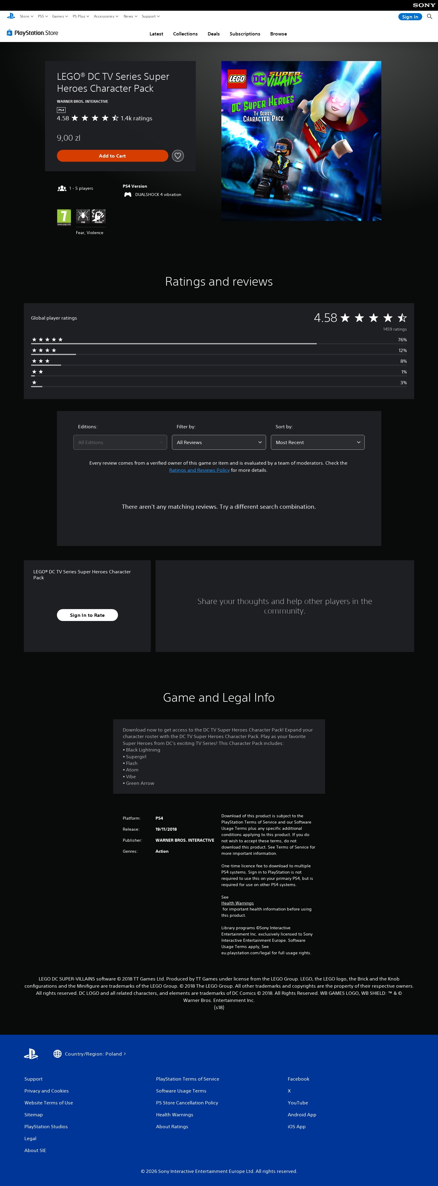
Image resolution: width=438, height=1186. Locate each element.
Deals (214, 34)
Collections (185, 34)
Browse (278, 34)
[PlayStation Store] (34, 32)
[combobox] (120, 442)
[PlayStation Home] (11, 16)
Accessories (104, 16)
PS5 (41, 16)
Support (149, 16)
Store (24, 16)
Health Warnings (237, 903)
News (128, 16)
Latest (156, 34)
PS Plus (79, 16)
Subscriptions (245, 34)
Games (58, 16)
